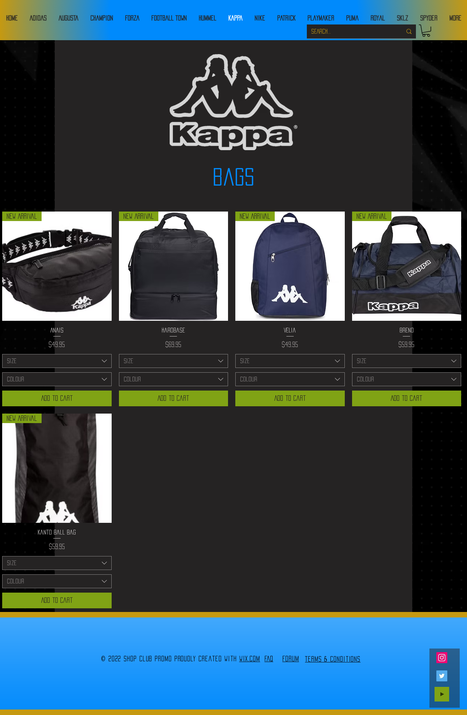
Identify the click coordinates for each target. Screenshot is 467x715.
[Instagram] (441, 657)
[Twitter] (441, 675)
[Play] (442, 694)
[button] (426, 30)
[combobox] (57, 361)
